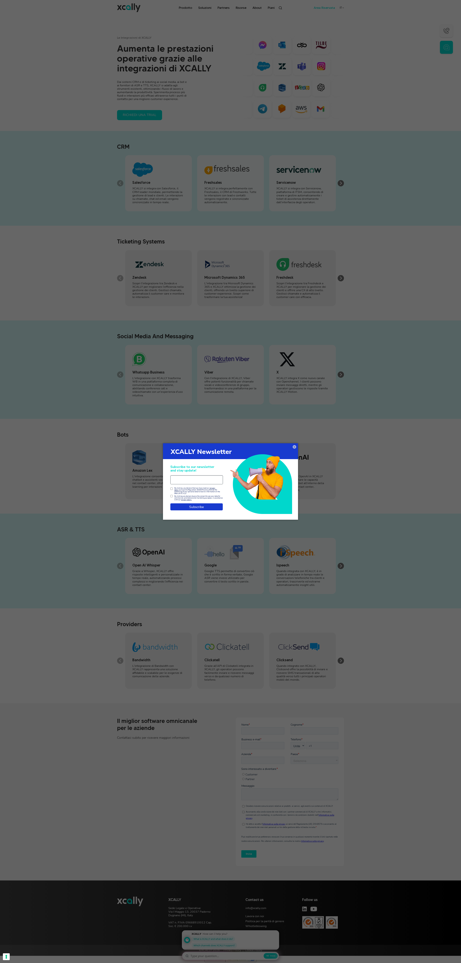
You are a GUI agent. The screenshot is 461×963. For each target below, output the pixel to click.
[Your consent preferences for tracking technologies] (6, 956)
